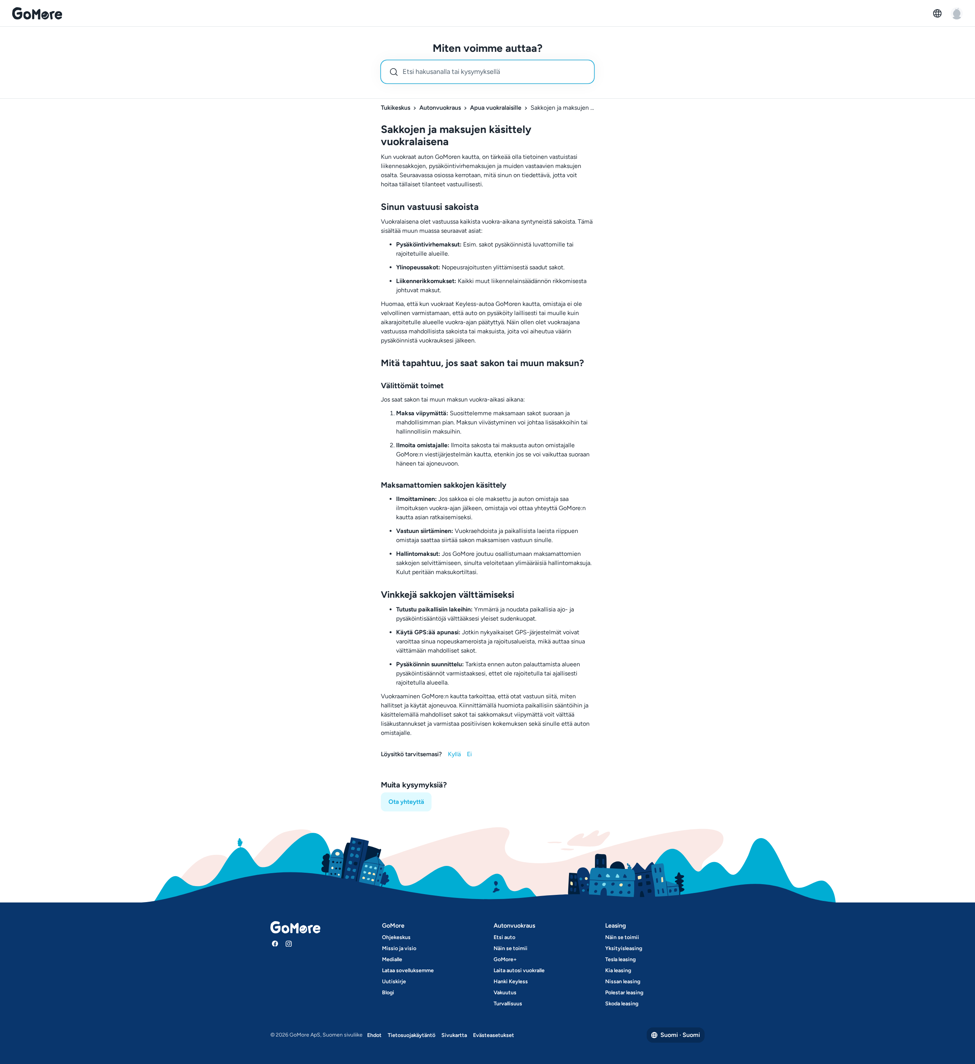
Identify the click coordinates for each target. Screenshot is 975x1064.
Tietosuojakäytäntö (411, 1035)
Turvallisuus (508, 1003)
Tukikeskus (395, 107)
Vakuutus (505, 992)
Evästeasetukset (493, 1035)
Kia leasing (618, 970)
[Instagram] (288, 943)
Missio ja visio (399, 948)
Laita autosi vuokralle (519, 970)
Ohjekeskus (396, 937)
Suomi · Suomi (680, 1034)
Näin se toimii (510, 948)
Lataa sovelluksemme (408, 970)
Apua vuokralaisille (495, 107)
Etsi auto (504, 937)
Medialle (392, 959)
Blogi (388, 992)
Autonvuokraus (440, 107)
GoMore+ (505, 959)
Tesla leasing (620, 959)
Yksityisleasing (623, 948)
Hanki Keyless (511, 981)
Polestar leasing (624, 992)
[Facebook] (275, 943)
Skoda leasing (621, 1003)
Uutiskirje (394, 981)
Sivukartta (454, 1035)
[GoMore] (37, 13)
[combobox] (487, 71)
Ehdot (374, 1035)
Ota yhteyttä (406, 801)
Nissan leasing (622, 981)
